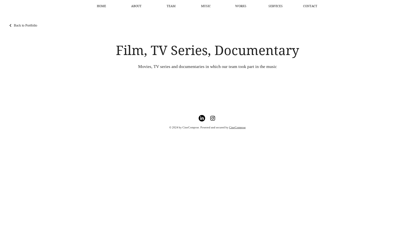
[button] (240, 6)
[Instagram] (212, 118)
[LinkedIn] (202, 118)
